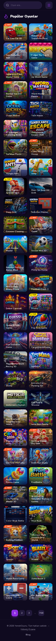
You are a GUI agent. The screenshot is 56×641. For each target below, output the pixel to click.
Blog (28, 634)
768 (41, 613)
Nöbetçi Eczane (28, 629)
